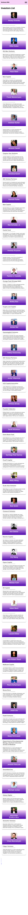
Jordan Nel (14, 327)
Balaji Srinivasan (14, 736)
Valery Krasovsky (14, 353)
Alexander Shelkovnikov (14, 816)
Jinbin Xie (14, 710)
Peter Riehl (14, 72)
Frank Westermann (14, 97)
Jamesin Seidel (14, 148)
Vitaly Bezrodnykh (14, 841)
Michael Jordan (14, 790)
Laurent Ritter (14, 634)
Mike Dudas (14, 46)
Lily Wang (14, 557)
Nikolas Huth (14, 583)
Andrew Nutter (14, 123)
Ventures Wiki (5, 2)
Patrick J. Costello (14, 276)
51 (1, 863)
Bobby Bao (14, 302)
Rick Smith (14, 506)
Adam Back (14, 608)
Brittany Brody (14, 404)
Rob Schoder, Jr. (14, 225)
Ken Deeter (14, 532)
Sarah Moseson (14, 429)
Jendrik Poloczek (14, 764)
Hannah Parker (14, 199)
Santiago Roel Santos (14, 455)
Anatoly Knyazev (14, 250)
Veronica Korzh (14, 174)
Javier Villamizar (14, 378)
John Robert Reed (14, 659)
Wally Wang (14, 480)
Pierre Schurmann (14, 685)
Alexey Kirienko (14, 20)
